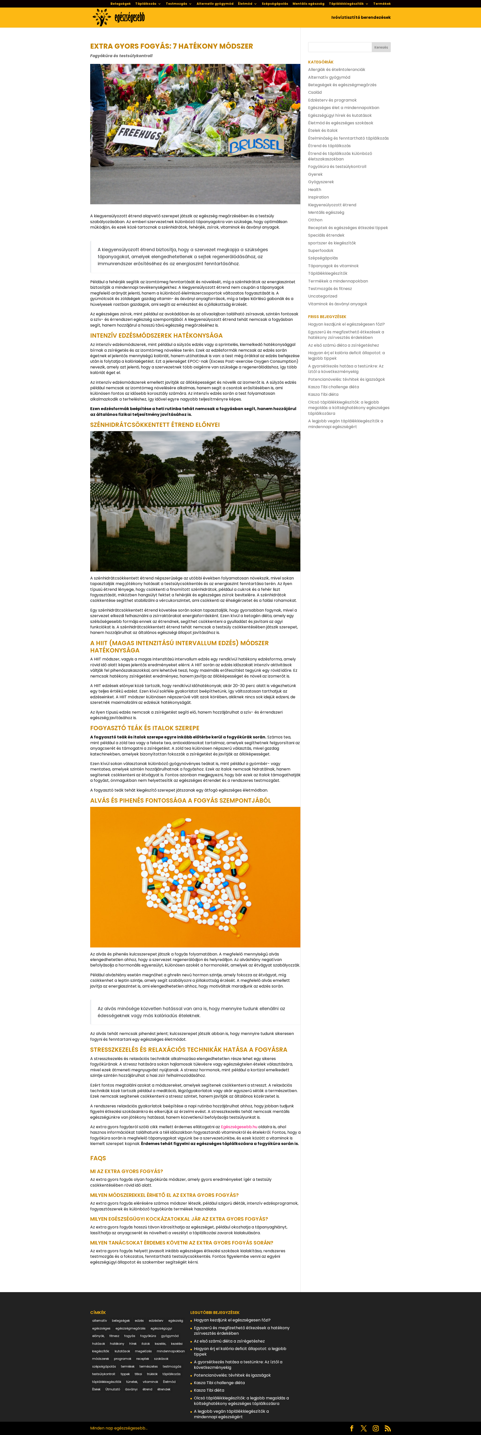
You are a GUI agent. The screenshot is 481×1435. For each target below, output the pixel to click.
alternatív (99, 1320)
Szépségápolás (275, 4)
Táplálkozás (145, 4)
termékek (128, 1366)
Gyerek (315, 174)
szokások (161, 1359)
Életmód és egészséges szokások (340, 123)
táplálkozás (172, 1374)
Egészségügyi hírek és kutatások (340, 115)
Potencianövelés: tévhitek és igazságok (346, 379)
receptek (142, 1359)
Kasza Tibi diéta (323, 394)
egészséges (101, 1328)
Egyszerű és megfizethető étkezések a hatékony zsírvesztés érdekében (346, 334)
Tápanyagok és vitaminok (333, 266)
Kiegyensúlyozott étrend (332, 205)
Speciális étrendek (326, 235)
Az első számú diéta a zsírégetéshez (343, 345)
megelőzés (143, 1351)
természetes (149, 1366)
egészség (175, 1320)
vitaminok (150, 1382)
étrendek (163, 1389)
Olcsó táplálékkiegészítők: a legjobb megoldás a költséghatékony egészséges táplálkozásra (349, 407)
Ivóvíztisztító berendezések (361, 18)
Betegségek (120, 4)
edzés (139, 1320)
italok (146, 1344)
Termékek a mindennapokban (338, 281)
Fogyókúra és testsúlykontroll (121, 56)
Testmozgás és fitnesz (330, 289)
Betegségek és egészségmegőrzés (342, 85)
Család (315, 92)
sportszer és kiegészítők (332, 243)
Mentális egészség (308, 4)
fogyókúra (148, 1336)
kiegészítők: (101, 1351)
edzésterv (156, 1320)
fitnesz (114, 1336)
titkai (138, 1374)
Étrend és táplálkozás (329, 146)
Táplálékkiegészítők (346, 4)
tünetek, (132, 1382)
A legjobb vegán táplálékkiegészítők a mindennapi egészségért (345, 423)
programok (122, 1359)
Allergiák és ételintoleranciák (336, 69)
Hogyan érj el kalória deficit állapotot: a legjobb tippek (346, 355)
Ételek (96, 1389)
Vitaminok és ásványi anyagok (337, 304)
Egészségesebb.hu (239, 1127)
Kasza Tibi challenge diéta (333, 387)
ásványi (131, 1389)
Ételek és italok (323, 130)
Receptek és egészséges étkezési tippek (348, 228)
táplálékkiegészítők (106, 1382)
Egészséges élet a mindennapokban (343, 108)
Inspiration (318, 197)
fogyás (129, 1336)
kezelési (177, 1344)
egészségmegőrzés (130, 1328)
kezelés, (160, 1344)
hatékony (117, 1344)
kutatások (122, 1351)
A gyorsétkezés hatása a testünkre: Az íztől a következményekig (346, 368)
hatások (98, 1344)
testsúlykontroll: (104, 1374)
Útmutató (112, 1389)
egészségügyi (161, 1328)
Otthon (315, 220)
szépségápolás (104, 1366)
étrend (147, 1389)
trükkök (152, 1374)
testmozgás (172, 1366)
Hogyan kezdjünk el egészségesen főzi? (346, 324)
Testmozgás (176, 4)
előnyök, (98, 1336)
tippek (125, 1374)
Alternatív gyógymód (215, 4)
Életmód (245, 4)
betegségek (121, 1320)
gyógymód (170, 1336)
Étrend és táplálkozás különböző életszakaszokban (340, 156)
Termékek (382, 4)
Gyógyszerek (321, 182)
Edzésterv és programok (332, 100)
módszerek (100, 1359)
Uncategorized (322, 296)
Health (314, 190)
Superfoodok (320, 250)
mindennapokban (171, 1351)
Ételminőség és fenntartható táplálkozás (348, 138)
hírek (133, 1344)
